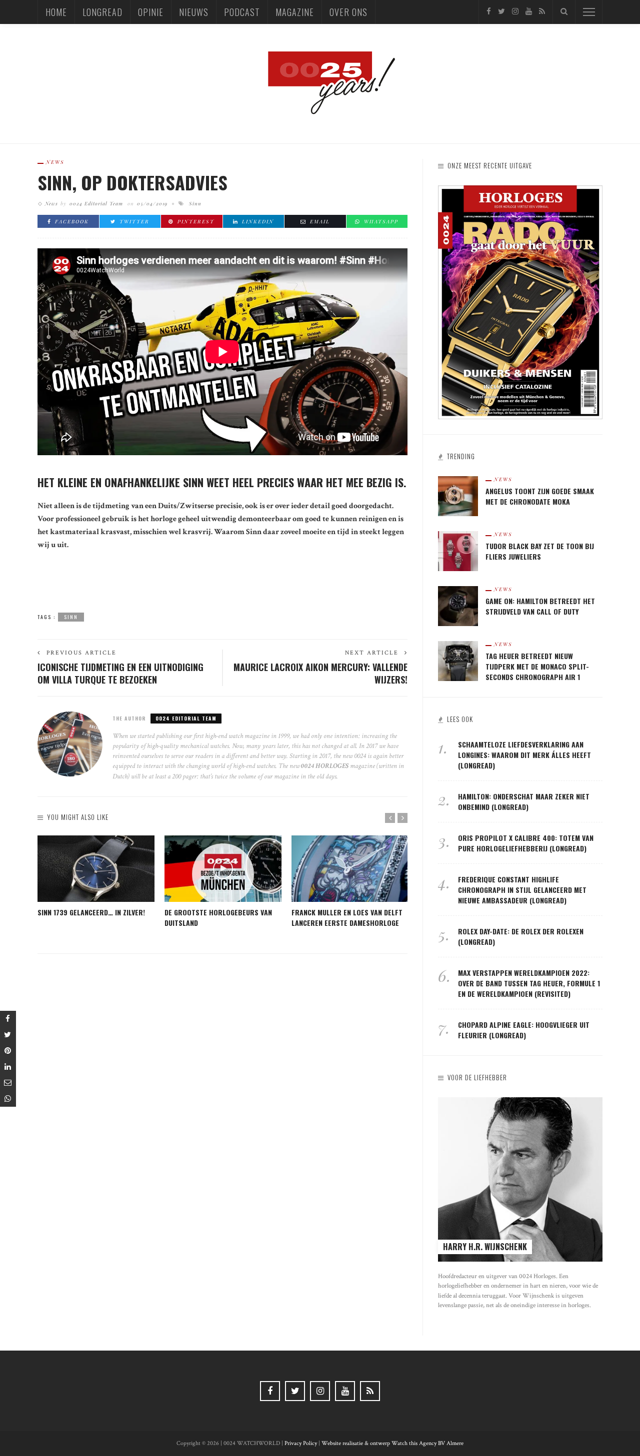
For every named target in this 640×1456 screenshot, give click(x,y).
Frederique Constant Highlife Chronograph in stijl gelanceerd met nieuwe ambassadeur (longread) (522, 889)
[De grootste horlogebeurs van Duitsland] (223, 868)
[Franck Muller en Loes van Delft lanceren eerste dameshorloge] (350, 868)
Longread (102, 11)
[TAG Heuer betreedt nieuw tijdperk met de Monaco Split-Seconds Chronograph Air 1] (458, 660)
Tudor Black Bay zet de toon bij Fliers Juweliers (540, 551)
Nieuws (193, 11)
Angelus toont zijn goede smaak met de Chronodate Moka (540, 496)
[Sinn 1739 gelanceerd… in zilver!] (96, 868)
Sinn (195, 203)
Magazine (295, 11)
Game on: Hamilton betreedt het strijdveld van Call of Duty (540, 606)
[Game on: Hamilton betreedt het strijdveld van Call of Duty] (458, 605)
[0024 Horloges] (320, 83)
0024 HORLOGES (325, 765)
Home (56, 11)
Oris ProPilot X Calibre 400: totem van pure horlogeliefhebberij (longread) (526, 842)
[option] (96, 876)
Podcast (242, 11)
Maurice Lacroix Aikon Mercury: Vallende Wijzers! (321, 673)
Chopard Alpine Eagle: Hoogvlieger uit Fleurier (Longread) (524, 1029)
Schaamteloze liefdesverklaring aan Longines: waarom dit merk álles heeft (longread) (524, 754)
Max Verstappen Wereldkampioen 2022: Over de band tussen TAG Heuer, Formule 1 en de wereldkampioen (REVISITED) (529, 983)
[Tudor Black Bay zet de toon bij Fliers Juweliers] (458, 550)
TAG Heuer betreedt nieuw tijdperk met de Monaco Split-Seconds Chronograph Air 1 (537, 666)
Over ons (349, 11)
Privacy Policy (300, 1443)
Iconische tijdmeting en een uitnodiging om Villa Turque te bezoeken (121, 673)
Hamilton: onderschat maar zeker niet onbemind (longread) (524, 801)
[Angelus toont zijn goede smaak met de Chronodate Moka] (458, 495)
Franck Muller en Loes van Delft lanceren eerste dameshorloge (347, 917)
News (55, 162)
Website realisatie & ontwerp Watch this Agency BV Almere (393, 1443)
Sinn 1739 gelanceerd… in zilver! (91, 912)
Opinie (151, 11)
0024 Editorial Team (96, 203)
